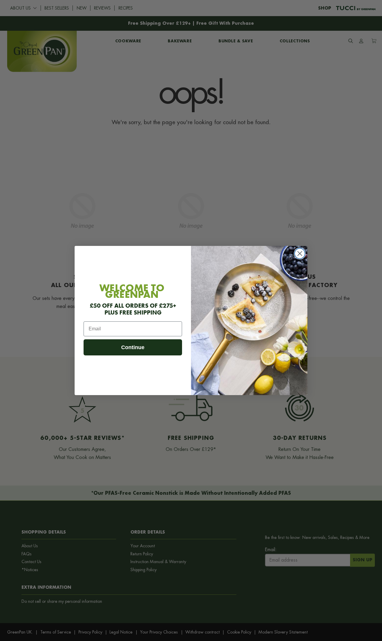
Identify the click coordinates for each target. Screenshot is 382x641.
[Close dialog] (300, 253)
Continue (132, 347)
